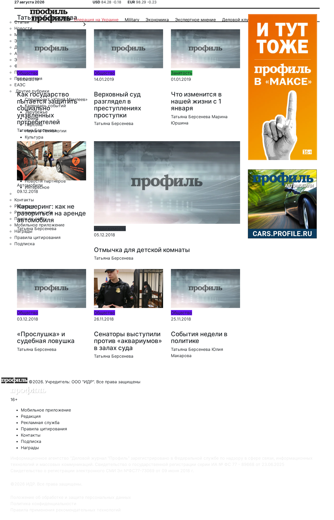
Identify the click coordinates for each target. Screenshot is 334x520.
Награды (30, 447)
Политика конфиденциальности (43, 503)
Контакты (30, 435)
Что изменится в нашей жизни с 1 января (196, 101)
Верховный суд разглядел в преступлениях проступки (117, 104)
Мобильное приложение (46, 410)
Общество (27, 73)
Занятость (181, 73)
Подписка (31, 441)
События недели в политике (199, 337)
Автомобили (30, 185)
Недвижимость (110, 228)
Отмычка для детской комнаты (142, 250)
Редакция (31, 416)
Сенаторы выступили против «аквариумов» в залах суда (128, 341)
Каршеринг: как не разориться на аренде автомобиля (51, 213)
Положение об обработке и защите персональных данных (70, 497)
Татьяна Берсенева (36, 130)
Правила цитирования (44, 428)
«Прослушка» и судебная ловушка (46, 337)
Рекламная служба (40, 422)
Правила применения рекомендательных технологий (65, 509)
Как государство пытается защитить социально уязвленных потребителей (47, 108)
